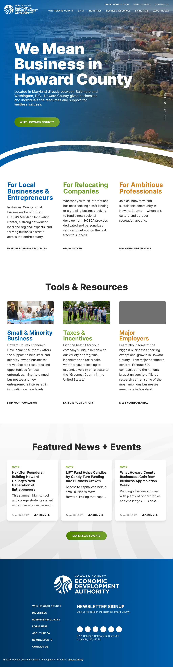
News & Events (142, 4)
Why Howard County (60, 10)
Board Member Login (117, 4)
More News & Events (86, 535)
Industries (95, 10)
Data (81, 10)
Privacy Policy (75, 659)
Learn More (42, 514)
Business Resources (118, 10)
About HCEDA (161, 10)
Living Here (141, 10)
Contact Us (162, 4)
